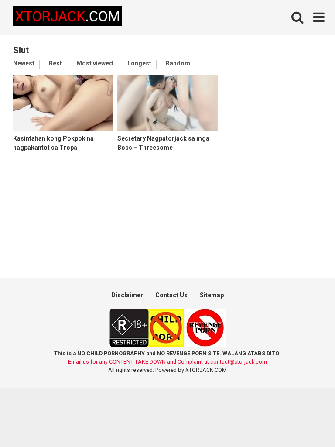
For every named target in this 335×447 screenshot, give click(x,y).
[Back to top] (306, 421)
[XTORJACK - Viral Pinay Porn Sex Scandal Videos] (67, 17)
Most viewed (94, 63)
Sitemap (212, 295)
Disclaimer (127, 295)
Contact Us (171, 295)
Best (55, 63)
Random (178, 63)
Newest (23, 63)
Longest (139, 63)
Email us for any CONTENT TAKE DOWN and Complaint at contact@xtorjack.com (167, 361)
